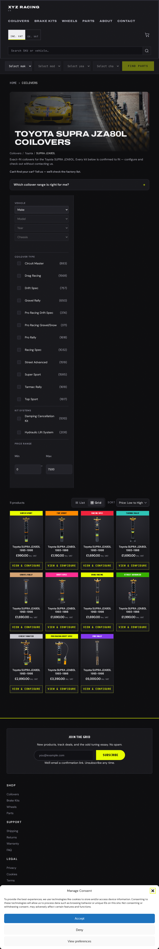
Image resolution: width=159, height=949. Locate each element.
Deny (79, 930)
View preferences (79, 941)
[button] (153, 891)
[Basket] (147, 35)
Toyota (29, 153)
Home (13, 83)
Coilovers (16, 153)
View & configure (26, 565)
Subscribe (110, 755)
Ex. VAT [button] (33, 36)
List (82, 503)
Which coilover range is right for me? (41, 185)
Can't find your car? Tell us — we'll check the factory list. (45, 171)
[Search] (147, 51)
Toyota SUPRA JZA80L (26, 548)
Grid (98, 503)
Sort (111, 502)
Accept (79, 918)
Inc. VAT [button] (17, 36)
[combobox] (75, 51)
